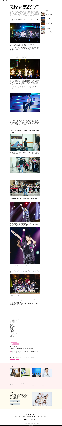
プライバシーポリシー (20, 416)
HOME (11, 357)
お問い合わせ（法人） (40, 416)
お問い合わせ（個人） (34, 416)
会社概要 (16, 416)
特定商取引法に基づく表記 (29, 416)
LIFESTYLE (16, 357)
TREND (13, 357)
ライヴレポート (13, 359)
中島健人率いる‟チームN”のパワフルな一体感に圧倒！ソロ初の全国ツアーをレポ (22, 348)
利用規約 (24, 416)
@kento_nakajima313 (15, 344)
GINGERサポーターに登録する (14, 404)
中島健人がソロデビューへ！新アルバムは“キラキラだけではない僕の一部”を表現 (22, 352)
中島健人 (17, 359)
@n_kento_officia (15, 343)
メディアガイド (45, 416)
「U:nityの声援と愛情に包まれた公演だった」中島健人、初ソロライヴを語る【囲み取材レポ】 (24, 351)
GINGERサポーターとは (15, 401)
